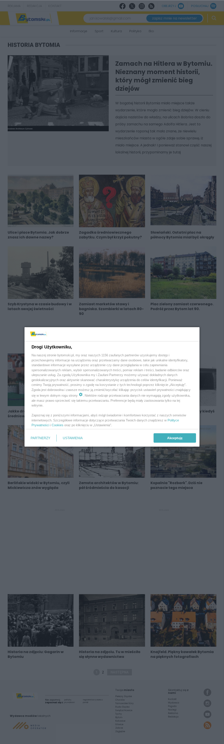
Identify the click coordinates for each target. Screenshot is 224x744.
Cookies (57, 425)
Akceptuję (174, 438)
